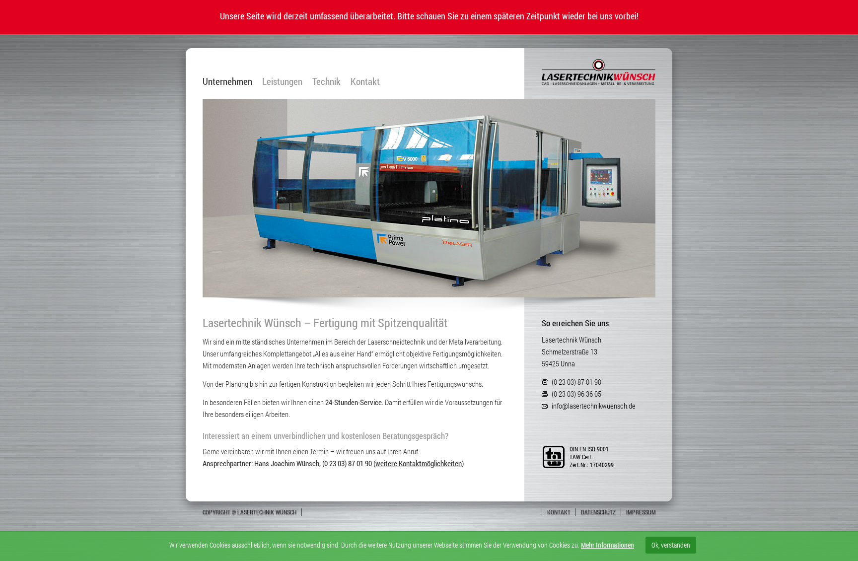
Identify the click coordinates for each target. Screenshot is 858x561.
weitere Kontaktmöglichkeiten (418, 463)
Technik (326, 81)
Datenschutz (598, 512)
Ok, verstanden (670, 545)
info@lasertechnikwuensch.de (594, 406)
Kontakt (365, 81)
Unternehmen (227, 81)
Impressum (641, 512)
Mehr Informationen (607, 545)
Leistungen (282, 81)
